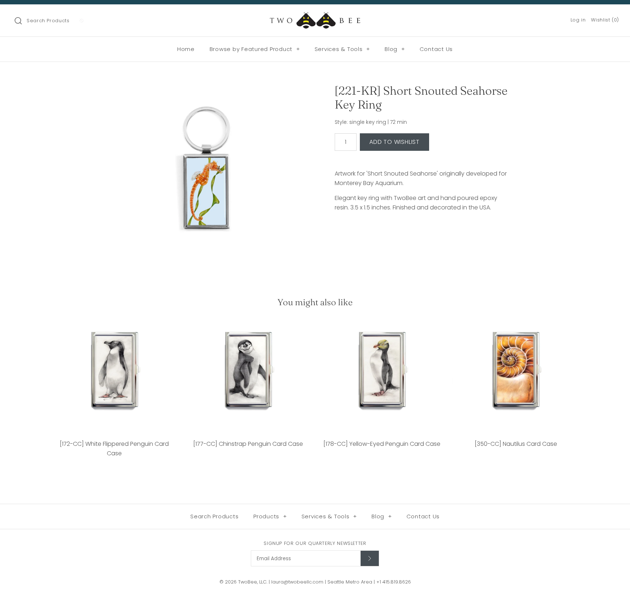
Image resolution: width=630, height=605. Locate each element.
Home (186, 49)
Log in (578, 20)
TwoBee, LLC (252, 582)
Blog (395, 49)
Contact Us (436, 49)
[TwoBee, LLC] (315, 16)
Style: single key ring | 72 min (371, 122)
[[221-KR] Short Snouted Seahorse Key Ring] (206, 172)
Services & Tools (342, 49)
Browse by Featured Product (255, 49)
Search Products (48, 20)
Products (270, 516)
